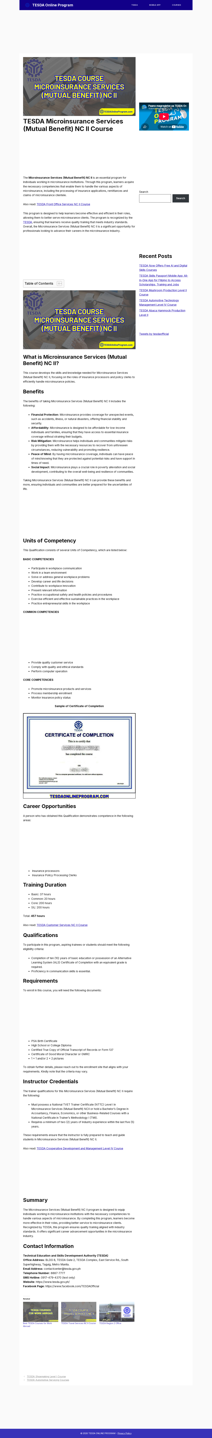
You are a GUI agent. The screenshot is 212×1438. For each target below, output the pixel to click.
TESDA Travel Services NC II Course (78, 1323)
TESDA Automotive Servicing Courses (48, 1379)
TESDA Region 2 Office (110, 1323)
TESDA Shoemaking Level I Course (46, 1376)
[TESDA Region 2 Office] (116, 1312)
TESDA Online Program (52, 5)
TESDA (134, 5)
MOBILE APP (155, 5)
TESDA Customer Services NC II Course (62, 925)
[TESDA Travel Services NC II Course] (78, 1312)
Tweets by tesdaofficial (154, 334)
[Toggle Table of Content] (58, 283)
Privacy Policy (125, 1433)
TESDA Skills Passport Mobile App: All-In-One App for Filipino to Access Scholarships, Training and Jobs (163, 280)
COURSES (176, 5)
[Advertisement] (106, 32)
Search (143, 192)
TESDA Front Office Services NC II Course (63, 204)
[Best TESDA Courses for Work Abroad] (40, 1312)
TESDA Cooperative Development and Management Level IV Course (80, 1148)
